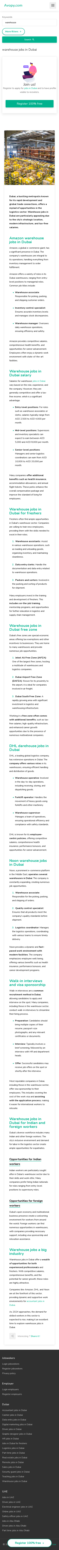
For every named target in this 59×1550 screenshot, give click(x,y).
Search (28, 39)
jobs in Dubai (31, 88)
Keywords (7, 17)
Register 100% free (29, 104)
